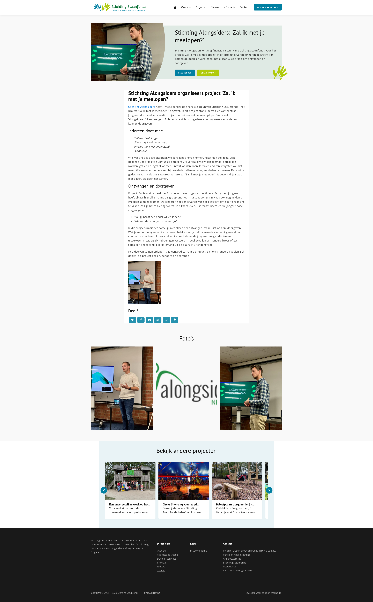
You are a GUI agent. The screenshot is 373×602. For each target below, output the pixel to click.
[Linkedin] (157, 320)
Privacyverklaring (198, 550)
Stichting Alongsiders (141, 106)
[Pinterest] (174, 320)
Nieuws (215, 7)
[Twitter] (132, 320)
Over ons (186, 7)
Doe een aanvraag (267, 7)
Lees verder (184, 72)
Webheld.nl (276, 592)
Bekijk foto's (208, 72)
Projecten (201, 7)
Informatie (229, 7)
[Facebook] (141, 320)
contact (272, 550)
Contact (244, 7)
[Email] (149, 320)
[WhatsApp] (166, 320)
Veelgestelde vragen (167, 554)
